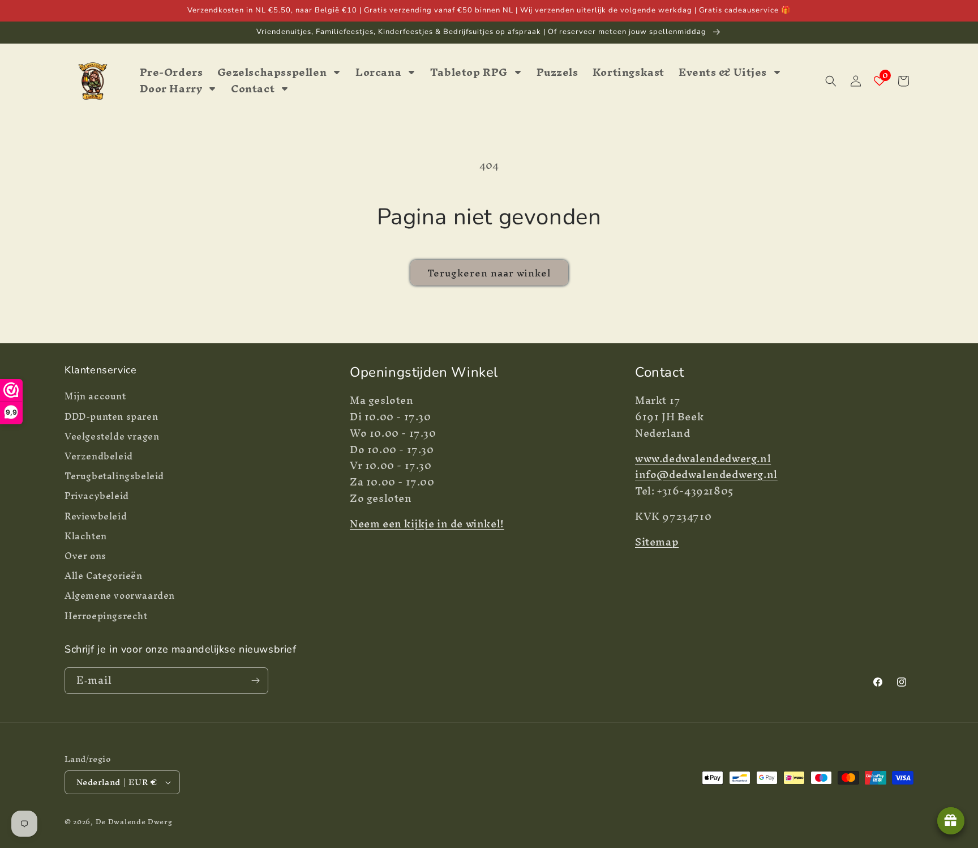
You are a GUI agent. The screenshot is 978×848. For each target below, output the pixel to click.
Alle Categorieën (104, 576)
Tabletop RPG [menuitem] (469, 73)
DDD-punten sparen (111, 417)
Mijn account (95, 397)
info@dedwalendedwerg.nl (706, 474)
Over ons (85, 556)
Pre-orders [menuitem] (171, 73)
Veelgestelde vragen (112, 436)
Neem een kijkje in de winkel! (427, 523)
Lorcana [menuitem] (378, 73)
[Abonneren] (255, 680)
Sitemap (657, 541)
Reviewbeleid (96, 516)
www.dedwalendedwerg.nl (703, 458)
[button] (830, 81)
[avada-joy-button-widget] (950, 820)
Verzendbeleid (99, 456)
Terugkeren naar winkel (489, 273)
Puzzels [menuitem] (557, 73)
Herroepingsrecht (106, 616)
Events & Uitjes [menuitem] (723, 73)
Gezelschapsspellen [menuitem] (272, 73)
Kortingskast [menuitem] (628, 73)
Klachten (86, 536)
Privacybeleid (97, 496)
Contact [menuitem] (252, 89)
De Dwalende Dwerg (134, 821)
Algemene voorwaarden (120, 596)
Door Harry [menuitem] (171, 89)
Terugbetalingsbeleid (114, 476)
